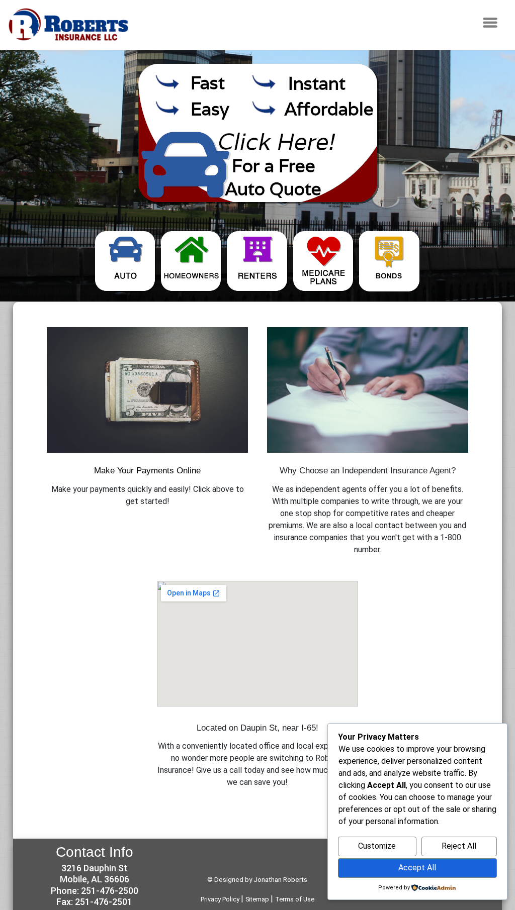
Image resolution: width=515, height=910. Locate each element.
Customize (377, 846)
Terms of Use (294, 899)
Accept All (417, 867)
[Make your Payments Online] (147, 390)
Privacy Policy (221, 899)
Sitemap (258, 899)
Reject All (459, 846)
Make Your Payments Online (147, 470)
